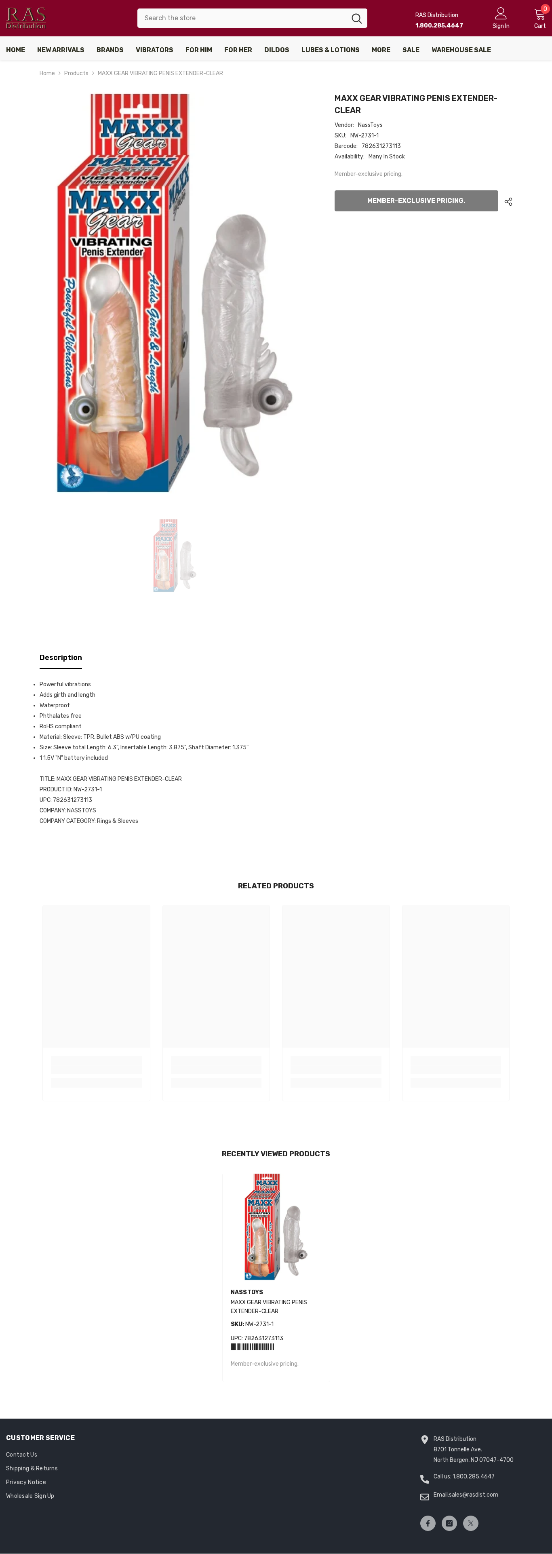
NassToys (370, 125)
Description (61, 657)
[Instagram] (449, 1523)
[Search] (252, 18)
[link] (96, 1069)
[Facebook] (428, 1523)
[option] (175, 292)
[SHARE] (505, 201)
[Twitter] (470, 1523)
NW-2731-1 (252, 1324)
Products (76, 73)
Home (47, 73)
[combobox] (241, 18)
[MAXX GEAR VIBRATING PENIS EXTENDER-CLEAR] (276, 1226)
